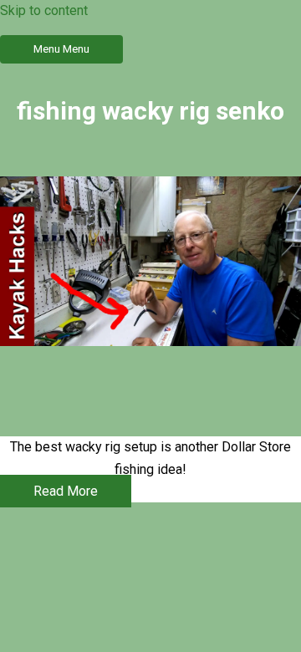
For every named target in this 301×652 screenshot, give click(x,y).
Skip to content (44, 10)
